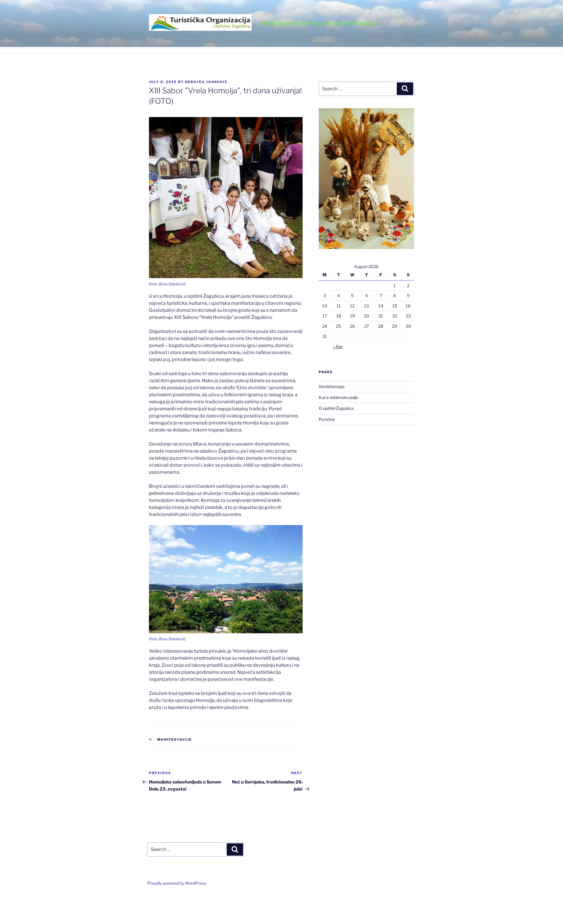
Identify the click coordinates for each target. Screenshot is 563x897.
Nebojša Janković (206, 82)
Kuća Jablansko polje (338, 397)
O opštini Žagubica (336, 408)
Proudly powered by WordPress (176, 883)
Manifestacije (174, 739)
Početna (327, 419)
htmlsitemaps (332, 386)
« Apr (337, 346)
